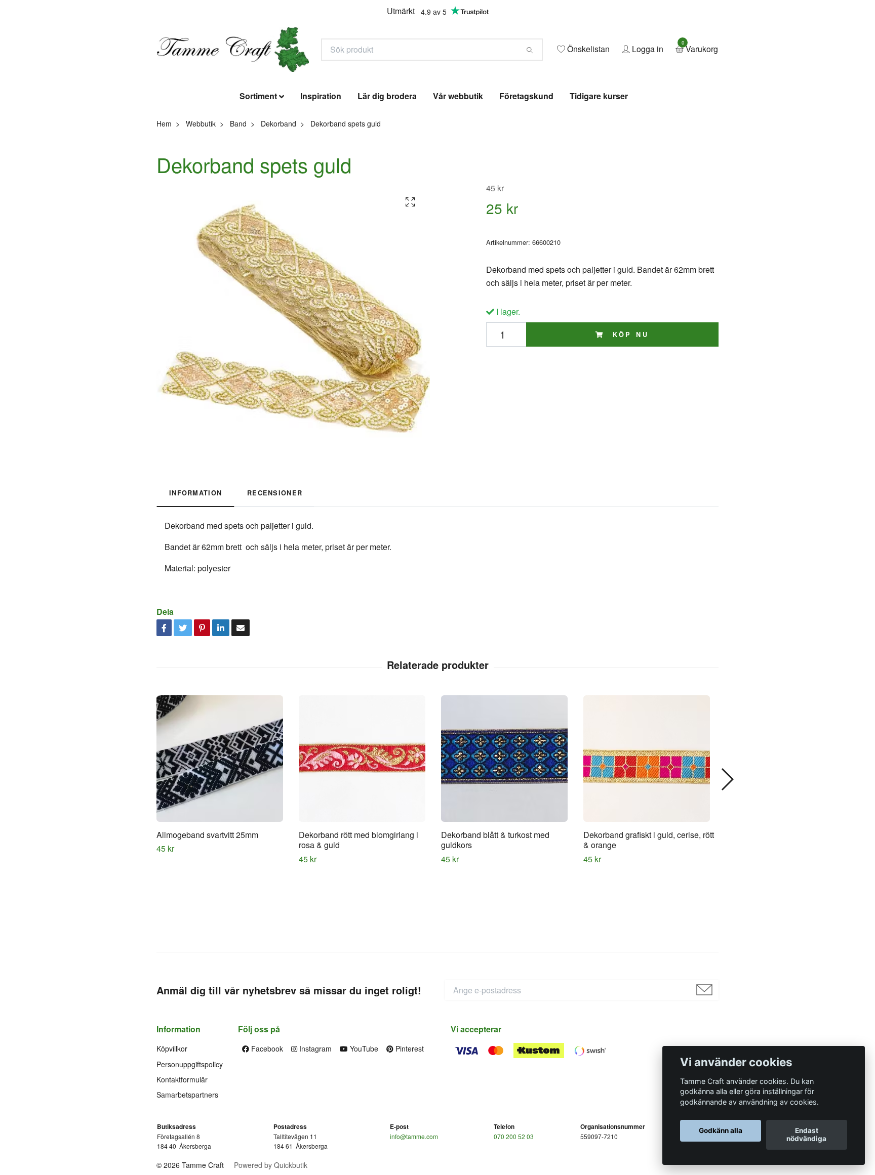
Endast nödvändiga (806, 1135)
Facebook (266, 1122)
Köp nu (629, 407)
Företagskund (526, 169)
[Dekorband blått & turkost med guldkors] (508, 831)
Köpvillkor (171, 1122)
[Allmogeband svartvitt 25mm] (223, 831)
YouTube (363, 1122)
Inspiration (320, 169)
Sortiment (258, 169)
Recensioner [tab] (274, 566)
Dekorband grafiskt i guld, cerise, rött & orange (648, 913)
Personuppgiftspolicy (189, 1137)
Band (238, 196)
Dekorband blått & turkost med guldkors (495, 913)
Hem (164, 196)
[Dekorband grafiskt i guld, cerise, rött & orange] (650, 831)
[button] (727, 852)
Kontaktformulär (182, 1153)
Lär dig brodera (387, 169)
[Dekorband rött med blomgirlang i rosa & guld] (366, 831)
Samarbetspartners (187, 1168)
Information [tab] (195, 566)
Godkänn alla (720, 1131)
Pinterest (408, 1122)
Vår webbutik (458, 169)
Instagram (314, 1122)
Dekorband (278, 196)
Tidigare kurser (599, 169)
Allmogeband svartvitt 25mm (207, 907)
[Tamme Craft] (334, 79)
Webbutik (201, 196)
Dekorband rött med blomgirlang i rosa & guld (358, 913)
